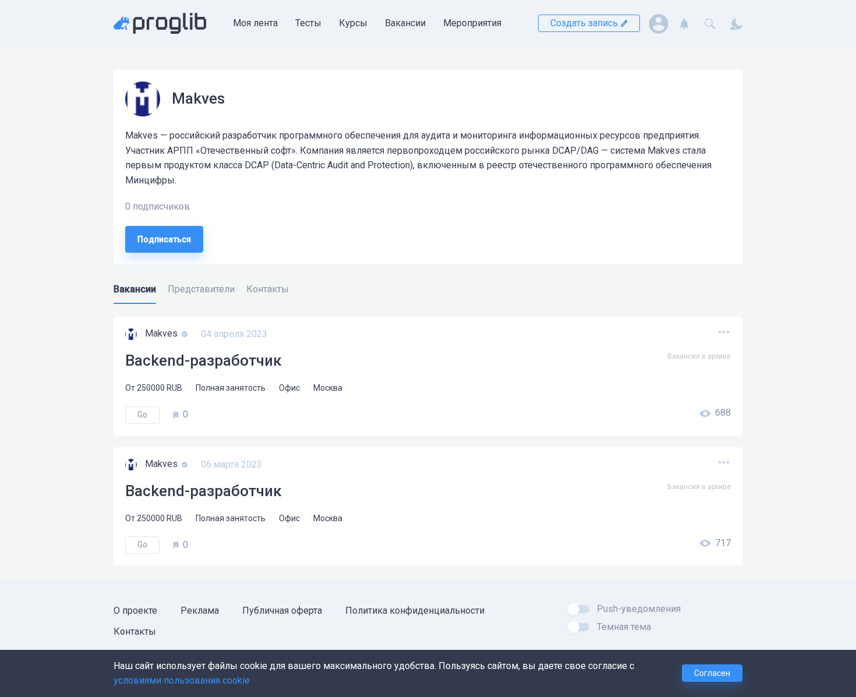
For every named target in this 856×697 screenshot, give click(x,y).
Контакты (135, 631)
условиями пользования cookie (182, 680)
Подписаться (164, 239)
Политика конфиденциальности (414, 610)
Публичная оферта (282, 610)
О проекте (135, 610)
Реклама (200, 610)
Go (142, 414)
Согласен (712, 673)
